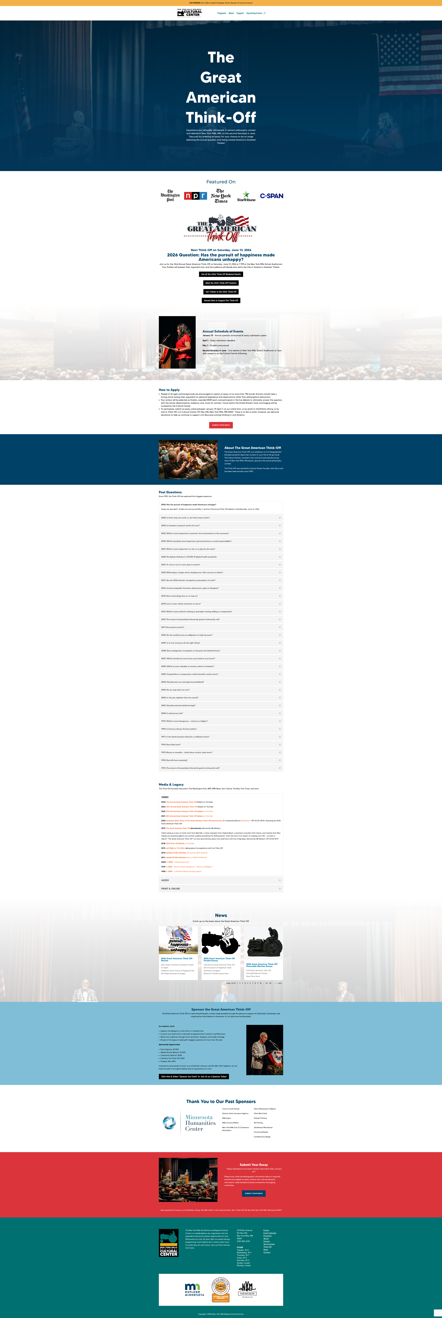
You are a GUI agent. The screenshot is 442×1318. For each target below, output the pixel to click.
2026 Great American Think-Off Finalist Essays (219, 959)
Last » (280, 983)
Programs (221, 13)
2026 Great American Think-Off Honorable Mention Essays (262, 965)
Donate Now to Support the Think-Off (221, 300)
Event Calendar (269, 1233)
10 (260, 983)
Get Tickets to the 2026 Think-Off (221, 291)
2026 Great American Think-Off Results (176, 959)
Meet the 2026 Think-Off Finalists (221, 283)
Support (240, 13)
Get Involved (269, 1244)
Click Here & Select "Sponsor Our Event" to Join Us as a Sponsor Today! (194, 1076)
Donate (266, 1241)
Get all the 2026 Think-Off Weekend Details (221, 274)
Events (266, 1230)
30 (270, 983)
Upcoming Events (254, 13)
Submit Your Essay (221, 425)
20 (267, 983)
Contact (266, 1252)
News (265, 1250)
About (231, 13)
